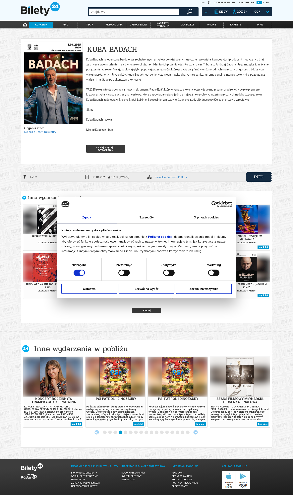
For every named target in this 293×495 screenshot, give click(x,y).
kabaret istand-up (163, 25)
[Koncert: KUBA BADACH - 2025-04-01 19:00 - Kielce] (53, 83)
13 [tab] (167, 433)
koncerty (41, 24)
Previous (96, 432)
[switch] (124, 273)
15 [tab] (178, 433)
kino (65, 24)
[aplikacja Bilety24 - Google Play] (243, 488)
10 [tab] (152, 433)
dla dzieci (187, 24)
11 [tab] (157, 433)
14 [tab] (172, 433)
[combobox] (134, 11)
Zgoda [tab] (86, 217)
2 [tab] (110, 433)
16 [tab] (183, 433)
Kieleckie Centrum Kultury (40, 131)
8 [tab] (141, 433)
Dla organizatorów (133, 473)
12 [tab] (162, 433)
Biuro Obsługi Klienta (84, 473)
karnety (235, 24)
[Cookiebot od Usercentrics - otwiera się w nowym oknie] (214, 204)
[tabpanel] (53, 392)
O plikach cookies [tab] (206, 217)
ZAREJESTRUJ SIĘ (224, 2)
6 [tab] (131, 433)
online (211, 24)
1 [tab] (105, 433)
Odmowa (89, 288)
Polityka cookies (182, 479)
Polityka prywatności (185, 483)
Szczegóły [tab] (146, 217)
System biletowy (131, 476)
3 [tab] (115, 433)
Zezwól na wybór (146, 288)
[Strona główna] (40, 14)
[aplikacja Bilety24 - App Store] (229, 488)
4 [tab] (121, 433)
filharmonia (114, 24)
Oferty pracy (180, 486)
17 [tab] (188, 433)
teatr (89, 24)
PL (259, 2)
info (259, 176)
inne (260, 24)
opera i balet (138, 24)
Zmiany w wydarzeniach (85, 483)
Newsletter (78, 479)
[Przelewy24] (29, 480)
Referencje (128, 479)
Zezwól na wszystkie (204, 288)
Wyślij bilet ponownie (84, 476)
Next (195, 432)
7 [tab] (136, 433)
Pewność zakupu (182, 476)
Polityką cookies (160, 236)
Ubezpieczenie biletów (84, 486)
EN (267, 2)
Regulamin (178, 473)
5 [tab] (126, 433)
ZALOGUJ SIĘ (247, 2)
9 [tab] (146, 433)
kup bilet (263, 247)
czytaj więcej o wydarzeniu (105, 148)
